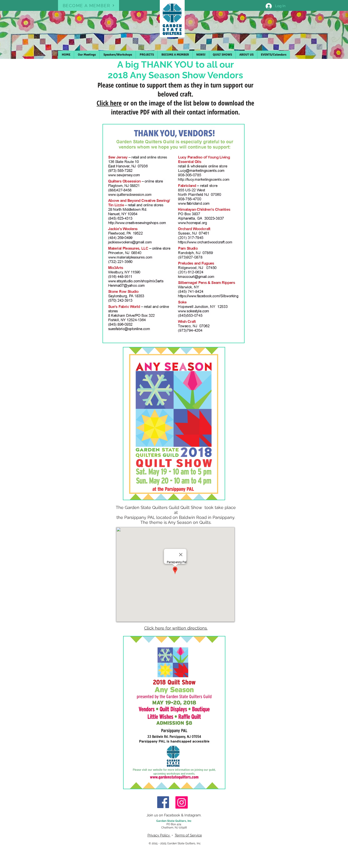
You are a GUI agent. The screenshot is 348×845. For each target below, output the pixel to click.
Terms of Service (188, 835)
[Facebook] (163, 802)
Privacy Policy (159, 835)
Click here (109, 102)
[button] (174, 55)
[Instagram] (181, 802)
